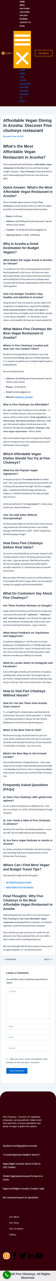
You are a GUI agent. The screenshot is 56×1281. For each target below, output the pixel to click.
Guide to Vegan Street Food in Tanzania (19, 887)
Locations (25, 12)
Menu (22, 5)
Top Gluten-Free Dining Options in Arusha (20, 1146)
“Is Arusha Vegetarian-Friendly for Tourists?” (21, 1155)
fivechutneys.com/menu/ (24, 397)
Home (22, 2)
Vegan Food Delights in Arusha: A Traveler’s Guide (23, 1189)
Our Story (25, 8)
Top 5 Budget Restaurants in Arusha (18, 882)
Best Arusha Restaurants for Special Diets (21, 1198)
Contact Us (25, 22)
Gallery (24, 15)
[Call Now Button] (7, 1275)
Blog (22, 26)
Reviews (24, 19)
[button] (22, 49)
